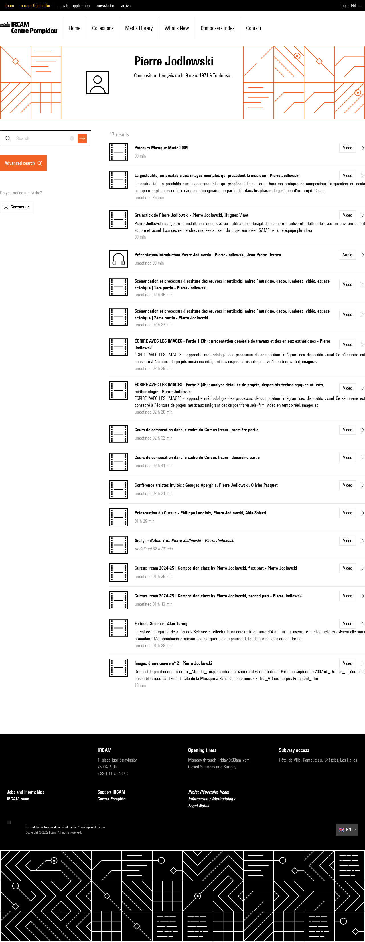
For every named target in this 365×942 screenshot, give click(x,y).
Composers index (217, 28)
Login (344, 5)
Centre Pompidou (113, 799)
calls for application (74, 5)
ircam (9, 5)
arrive (126, 5)
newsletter (105, 5)
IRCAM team (18, 799)
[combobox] (45, 138)
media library (139, 28)
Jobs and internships (25, 792)
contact (253, 28)
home (74, 28)
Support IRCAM (111, 792)
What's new (177, 28)
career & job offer (35, 5)
